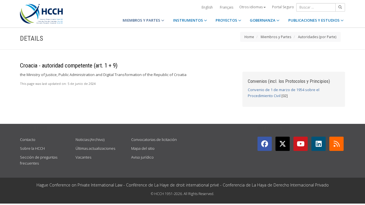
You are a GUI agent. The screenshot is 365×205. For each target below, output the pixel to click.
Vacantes (83, 157)
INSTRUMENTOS (188, 20)
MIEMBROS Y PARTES (142, 20)
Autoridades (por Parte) (317, 36)
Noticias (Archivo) (90, 139)
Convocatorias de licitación (154, 139)
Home (249, 36)
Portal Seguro (283, 7)
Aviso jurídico (142, 157)
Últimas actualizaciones (95, 148)
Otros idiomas (251, 7)
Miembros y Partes (276, 36)
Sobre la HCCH (32, 148)
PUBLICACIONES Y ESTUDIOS (314, 20)
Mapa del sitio (143, 148)
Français (226, 7)
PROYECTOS (227, 20)
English (207, 7)
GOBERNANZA (263, 20)
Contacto (27, 139)
